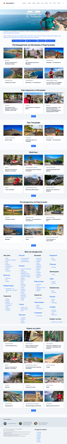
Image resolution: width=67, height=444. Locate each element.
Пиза (22, 281)
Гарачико (36, 37)
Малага (38, 269)
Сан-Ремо (23, 285)
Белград (54, 309)
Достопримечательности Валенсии (32, 403)
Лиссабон (39, 284)
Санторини (54, 302)
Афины (53, 299)
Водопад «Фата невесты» (53, 405)
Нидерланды (8, 286)
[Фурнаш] (12, 377)
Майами (54, 281)
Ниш (53, 313)
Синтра (38, 290)
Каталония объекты (29, 80)
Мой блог (46, 3)
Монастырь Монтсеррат (32, 189)
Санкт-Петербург (25, 261)
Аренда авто (48, 187)
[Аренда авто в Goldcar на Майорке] (54, 180)
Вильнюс (54, 292)
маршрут (14, 259)
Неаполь (23, 279)
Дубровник (39, 297)
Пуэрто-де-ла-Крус (28, 35)
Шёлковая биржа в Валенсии (33, 405)
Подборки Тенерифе (49, 80)
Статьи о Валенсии (29, 343)
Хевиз (22, 320)
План (26, 307)
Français (39, 433)
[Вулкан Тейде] (12, 130)
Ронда (38, 270)
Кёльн (7, 306)
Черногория (39, 302)
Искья (22, 292)
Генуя (22, 300)
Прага (22, 307)
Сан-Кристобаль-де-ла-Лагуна (17, 37)
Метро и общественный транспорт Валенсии (43, 423)
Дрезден (8, 302)
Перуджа (23, 290)
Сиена (22, 298)
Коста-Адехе (43, 35)
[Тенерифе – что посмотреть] (54, 53)
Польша (53, 264)
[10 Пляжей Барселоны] (12, 336)
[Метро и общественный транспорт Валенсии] (33, 336)
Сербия (52, 307)
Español (39, 441)
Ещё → (33, 116)
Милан (22, 270)
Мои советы (7, 60)
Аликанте (39, 267)
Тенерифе (29, 3)
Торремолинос (9, 405)
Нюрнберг (8, 309)
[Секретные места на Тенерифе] (33, 130)
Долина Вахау (9, 266)
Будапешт (23, 317)
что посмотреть (27, 268)
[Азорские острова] (12, 210)
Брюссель (8, 278)
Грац (7, 261)
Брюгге (7, 281)
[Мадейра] (12, 229)
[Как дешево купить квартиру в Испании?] (33, 160)
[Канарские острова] (12, 73)
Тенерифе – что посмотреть (53, 62)
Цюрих (53, 274)
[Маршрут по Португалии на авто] (54, 210)
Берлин (7, 299)
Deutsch (39, 436)
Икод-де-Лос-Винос (29, 37)
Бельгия (6, 275)
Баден (7, 269)
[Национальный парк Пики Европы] (54, 160)
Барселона (24, 3)
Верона (23, 278)
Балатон (23, 319)
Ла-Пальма (44, 31)
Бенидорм (39, 275)
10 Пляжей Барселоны (11, 345)
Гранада (38, 274)
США (52, 279)
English (38, 435)
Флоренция (23, 271)
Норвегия (53, 255)
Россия (21, 255)
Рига (53, 290)
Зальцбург (8, 259)
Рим (22, 268)
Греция (52, 296)
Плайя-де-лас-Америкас (52, 35)
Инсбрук (8, 264)
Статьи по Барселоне (9, 343)
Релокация (7, 105)
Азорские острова (10, 219)
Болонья (23, 293)
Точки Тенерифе (12, 137)
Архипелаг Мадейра (8, 237)
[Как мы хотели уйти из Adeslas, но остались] (12, 160)
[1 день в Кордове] (12, 180)
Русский (58, 3)
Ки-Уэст (54, 283)
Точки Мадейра (49, 403)
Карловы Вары (24, 308)
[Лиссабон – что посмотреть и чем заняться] (33, 210)
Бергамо (23, 284)
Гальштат (8, 267)
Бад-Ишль (8, 270)
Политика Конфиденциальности (9, 436)
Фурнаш (7, 387)
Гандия (48, 367)
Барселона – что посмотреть (33, 82)
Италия (21, 266)
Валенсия (39, 266)
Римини (23, 289)
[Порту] (33, 229)
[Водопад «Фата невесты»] (54, 396)
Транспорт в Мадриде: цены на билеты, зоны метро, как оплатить (53, 347)
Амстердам (8, 288)
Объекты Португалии (29, 217)
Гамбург (8, 308)
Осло (53, 258)
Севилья (39, 272)
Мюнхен (8, 300)
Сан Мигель (7, 385)
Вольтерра (23, 296)
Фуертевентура (10, 32)
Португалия (7, 217)
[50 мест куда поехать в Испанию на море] (12, 53)
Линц (7, 263)
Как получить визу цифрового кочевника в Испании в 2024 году (11, 109)
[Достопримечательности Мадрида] (33, 53)
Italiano (38, 438)
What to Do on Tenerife (57, 321)
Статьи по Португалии (50, 217)
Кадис (47, 387)
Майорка (52, 187)
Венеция (23, 276)
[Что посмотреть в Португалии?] (54, 229)
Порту (50, 3)
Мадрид (33, 3)
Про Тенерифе (28, 137)
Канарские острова (49, 60)
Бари (22, 282)
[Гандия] (54, 357)
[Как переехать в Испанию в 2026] (33, 98)
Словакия (38, 313)
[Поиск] (63, 3)
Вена (7, 258)
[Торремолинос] (12, 396)
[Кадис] (54, 377)
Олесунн (54, 259)
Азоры (42, 3)
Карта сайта (18, 436)
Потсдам (8, 303)
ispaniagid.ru (10, 3)
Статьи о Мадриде (49, 343)
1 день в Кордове (9, 189)
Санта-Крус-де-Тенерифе (18, 35)
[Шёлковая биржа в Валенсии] (33, 396)
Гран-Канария (38, 31)
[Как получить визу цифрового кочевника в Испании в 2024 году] (12, 98)
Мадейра (38, 3)
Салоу (38, 263)
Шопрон (23, 322)
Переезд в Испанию (29, 167)
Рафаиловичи (40, 308)
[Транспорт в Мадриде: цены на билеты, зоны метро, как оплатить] (54, 336)
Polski (38, 440)
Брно (22, 310)
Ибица (38, 277)
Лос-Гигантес (37, 35)
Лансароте (16, 32)
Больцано (23, 295)
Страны (54, 3)
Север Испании (49, 167)
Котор (38, 306)
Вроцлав (54, 267)
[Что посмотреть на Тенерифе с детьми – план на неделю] (54, 73)
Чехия (21, 304)
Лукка (22, 287)
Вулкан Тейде (8, 140)
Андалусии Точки (49, 385)
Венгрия (22, 315)
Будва (38, 305)
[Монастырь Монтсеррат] (33, 180)
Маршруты (54, 314)
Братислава (39, 315)
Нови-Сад (54, 311)
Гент (7, 279)
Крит (53, 301)
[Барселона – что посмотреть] (33, 73)
